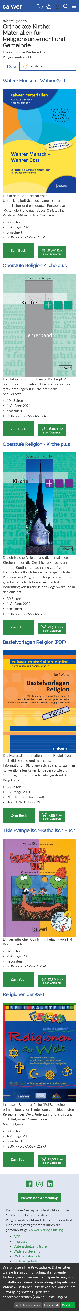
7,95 (52, 816)
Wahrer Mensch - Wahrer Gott (34, 80)
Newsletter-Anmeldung (39, 1198)
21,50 (53, 628)
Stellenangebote (25, 1261)
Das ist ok (68, 1305)
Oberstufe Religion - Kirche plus (36, 444)
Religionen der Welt (23, 994)
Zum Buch (18, 250)
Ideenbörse (36, 66)
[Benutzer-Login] (57, 8)
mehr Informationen (28, 1305)
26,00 (53, 251)
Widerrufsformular (27, 1256)
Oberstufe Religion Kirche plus (35, 265)
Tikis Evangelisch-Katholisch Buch (39, 830)
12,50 (53, 980)
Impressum (21, 1241)
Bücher (11, 66)
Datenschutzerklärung (30, 1246)
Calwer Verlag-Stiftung (46, 1230)
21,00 (53, 1160)
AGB (17, 1236)
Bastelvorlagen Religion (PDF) (34, 642)
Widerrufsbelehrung (28, 1251)
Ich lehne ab (51, 1305)
